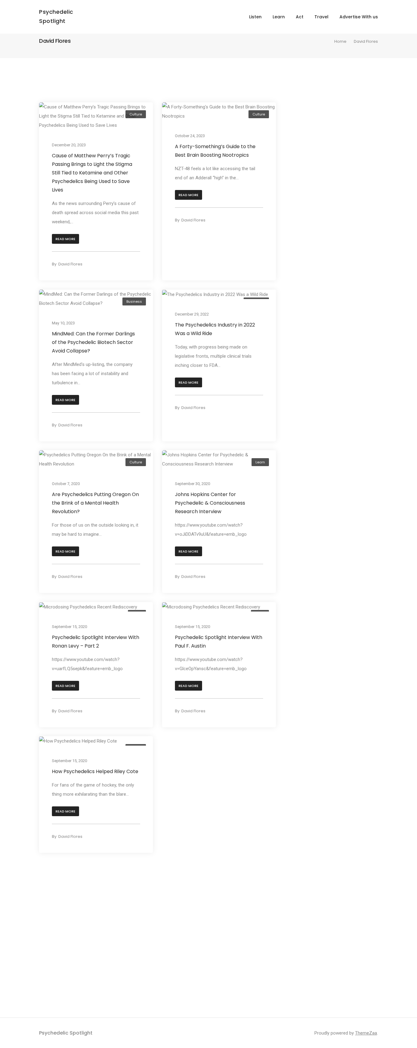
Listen (255, 17)
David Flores (70, 264)
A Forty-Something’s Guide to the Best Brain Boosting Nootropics (215, 151)
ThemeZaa (366, 1033)
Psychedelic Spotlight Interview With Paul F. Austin (218, 641)
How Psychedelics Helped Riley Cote (95, 771)
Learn (279, 17)
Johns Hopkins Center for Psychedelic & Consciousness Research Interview (210, 503)
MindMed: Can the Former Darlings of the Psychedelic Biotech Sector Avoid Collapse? (93, 342)
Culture (135, 114)
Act (299, 17)
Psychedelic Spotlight (65, 1032)
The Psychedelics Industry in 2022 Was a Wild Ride (215, 329)
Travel (321, 17)
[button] (65, 239)
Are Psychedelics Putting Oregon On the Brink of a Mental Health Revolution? (95, 503)
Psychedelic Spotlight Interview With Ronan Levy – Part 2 (95, 641)
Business (134, 301)
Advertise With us (358, 17)
